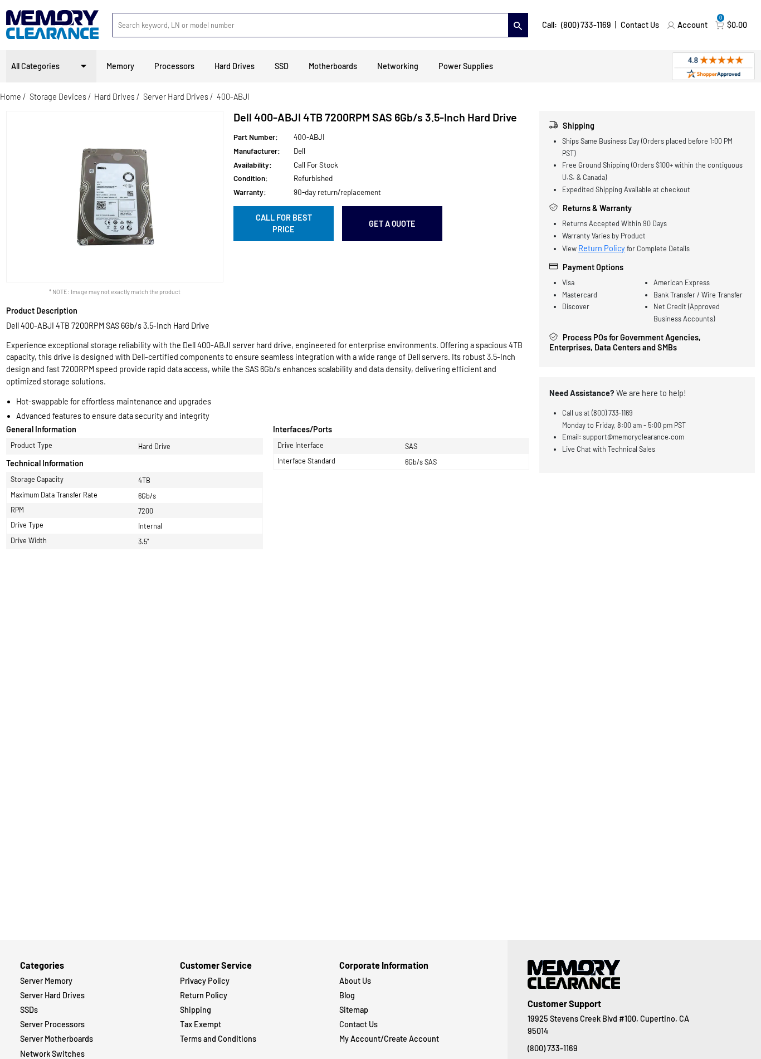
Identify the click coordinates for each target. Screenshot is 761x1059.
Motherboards (333, 66)
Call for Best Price (284, 224)
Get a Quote (392, 223)
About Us (355, 980)
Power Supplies (465, 66)
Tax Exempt (200, 1024)
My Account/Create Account (389, 1038)
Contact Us (640, 25)
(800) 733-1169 (586, 25)
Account (692, 25)
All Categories (35, 66)
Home (10, 96)
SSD (282, 66)
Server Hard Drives (175, 96)
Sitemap (353, 1009)
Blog (347, 995)
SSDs (29, 1009)
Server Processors (52, 1024)
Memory (120, 66)
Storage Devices (58, 96)
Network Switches (52, 1053)
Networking (397, 66)
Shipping (195, 1009)
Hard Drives (234, 66)
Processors (174, 66)
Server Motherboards (56, 1038)
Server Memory (46, 980)
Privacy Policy (205, 980)
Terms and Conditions (218, 1038)
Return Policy (601, 248)
